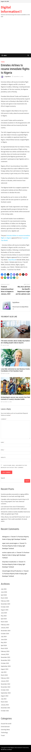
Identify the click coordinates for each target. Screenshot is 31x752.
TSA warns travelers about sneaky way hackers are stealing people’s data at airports (15, 342)
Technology (4, 732)
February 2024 (5, 651)
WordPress (4, 749)
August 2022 (4, 696)
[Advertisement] (15, 37)
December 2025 (5, 604)
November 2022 (5, 687)
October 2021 (5, 711)
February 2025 (5, 625)
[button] (2, 274)
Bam (10, 749)
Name (3, 442)
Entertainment (5, 726)
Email (3, 450)
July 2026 (3, 589)
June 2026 (4, 592)
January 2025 (5, 628)
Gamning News (5, 729)
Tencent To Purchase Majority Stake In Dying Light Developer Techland (14, 545)
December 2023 (5, 657)
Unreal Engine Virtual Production (12, 571)
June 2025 (4, 613)
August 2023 (4, 669)
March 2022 (4, 702)
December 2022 (5, 684)
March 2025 (4, 622)
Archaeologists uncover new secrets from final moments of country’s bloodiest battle (15, 398)
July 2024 (3, 636)
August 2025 (4, 610)
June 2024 (4, 639)
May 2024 (4, 642)
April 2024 (4, 645)
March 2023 (4, 675)
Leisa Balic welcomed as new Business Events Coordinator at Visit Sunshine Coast (15, 370)
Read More (11, 260)
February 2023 (5, 678)
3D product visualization (9, 562)
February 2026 (5, 601)
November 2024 (5, 630)
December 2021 (5, 708)
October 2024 (5, 633)
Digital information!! (11, 9)
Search (3, 478)
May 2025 (4, 616)
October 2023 (5, 663)
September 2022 (6, 693)
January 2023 (5, 681)
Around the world (6, 723)
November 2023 (5, 660)
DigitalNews (8, 76)
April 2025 (4, 619)
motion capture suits (8, 552)
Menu (5, 55)
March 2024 (4, 648)
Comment (4, 419)
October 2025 (5, 607)
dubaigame (5, 536)
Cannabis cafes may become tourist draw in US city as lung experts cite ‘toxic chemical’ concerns (15, 501)
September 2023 (6, 666)
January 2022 (5, 705)
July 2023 (3, 672)
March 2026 (4, 598)
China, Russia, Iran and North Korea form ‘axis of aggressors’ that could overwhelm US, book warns (15, 519)
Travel (3, 62)
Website (3, 457)
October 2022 (5, 690)
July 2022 (3, 699)
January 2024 (5, 654)
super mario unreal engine (9, 543)
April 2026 (4, 595)
